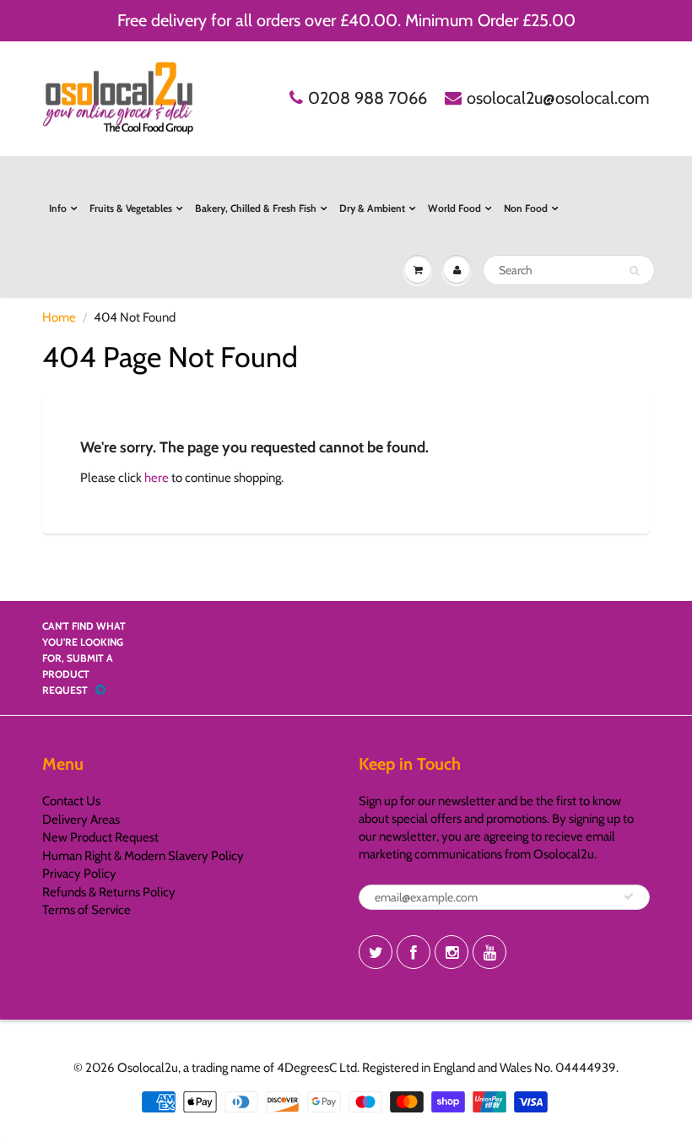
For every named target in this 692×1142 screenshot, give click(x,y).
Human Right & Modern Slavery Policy (143, 855)
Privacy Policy (79, 873)
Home (59, 317)
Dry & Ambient (372, 208)
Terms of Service (86, 909)
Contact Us (71, 801)
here (156, 477)
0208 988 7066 (367, 98)
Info (58, 208)
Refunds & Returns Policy (109, 892)
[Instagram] (451, 952)
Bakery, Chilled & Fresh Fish (255, 208)
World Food (454, 208)
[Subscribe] (629, 896)
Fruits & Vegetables (130, 208)
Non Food (526, 208)
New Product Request (100, 837)
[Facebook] (413, 952)
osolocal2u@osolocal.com (558, 98)
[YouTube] (489, 952)
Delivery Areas (81, 819)
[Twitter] (375, 952)
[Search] (634, 270)
